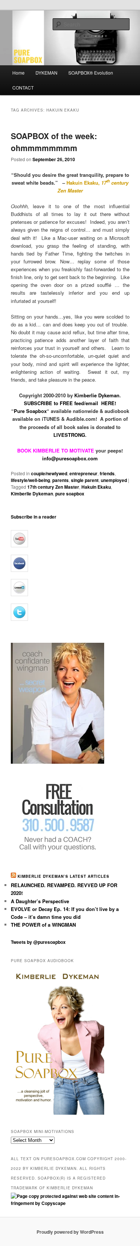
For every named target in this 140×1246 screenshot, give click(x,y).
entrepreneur (83, 473)
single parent (85, 480)
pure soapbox (69, 493)
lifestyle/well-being (30, 480)
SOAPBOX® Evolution (90, 72)
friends (107, 473)
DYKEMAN (46, 72)
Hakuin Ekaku (96, 486)
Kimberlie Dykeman (32, 493)
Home (18, 72)
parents (60, 480)
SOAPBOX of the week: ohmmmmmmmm (54, 141)
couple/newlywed (49, 473)
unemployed (114, 480)
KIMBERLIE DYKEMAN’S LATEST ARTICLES (63, 876)
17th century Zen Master (53, 486)
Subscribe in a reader (33, 516)
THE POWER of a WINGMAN (43, 924)
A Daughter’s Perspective (40, 901)
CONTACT (23, 87)
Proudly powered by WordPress (70, 1231)
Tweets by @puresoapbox (38, 942)
